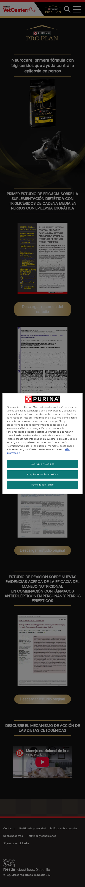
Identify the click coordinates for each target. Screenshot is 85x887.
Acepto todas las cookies (42, 474)
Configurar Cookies (42, 463)
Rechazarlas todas (42, 484)
